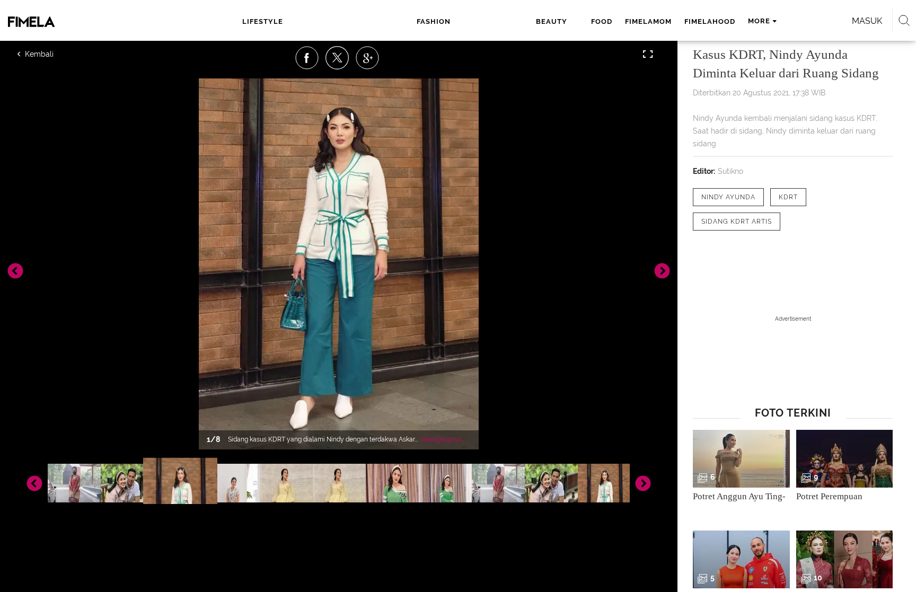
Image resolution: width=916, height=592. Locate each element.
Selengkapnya (441, 439)
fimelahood (709, 21)
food (601, 21)
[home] (80, 21)
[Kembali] (55, 54)
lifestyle (262, 21)
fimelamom (648, 21)
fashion (434, 21)
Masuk (867, 21)
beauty (551, 21)
